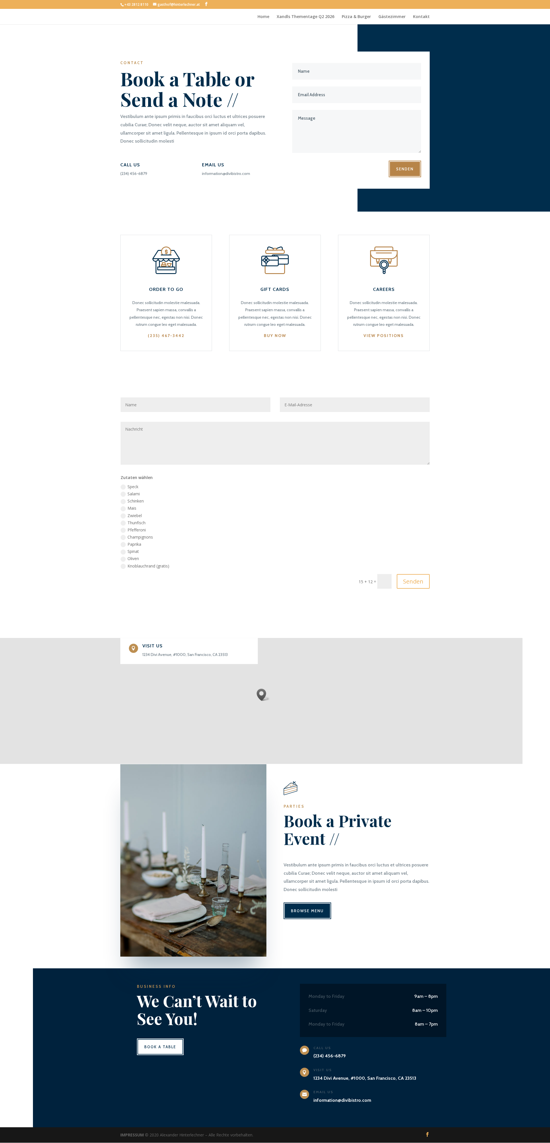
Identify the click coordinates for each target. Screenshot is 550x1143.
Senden (405, 169)
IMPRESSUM (132, 1135)
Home (263, 17)
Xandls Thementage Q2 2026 (305, 17)
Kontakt (421, 17)
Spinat (133, 551)
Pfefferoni (136, 530)
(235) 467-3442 (166, 335)
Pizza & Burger (356, 17)
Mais (131, 508)
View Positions (384, 335)
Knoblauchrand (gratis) (148, 566)
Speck (132, 486)
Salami (133, 493)
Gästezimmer (392, 17)
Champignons (140, 537)
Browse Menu (307, 911)
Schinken (135, 501)
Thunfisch (136, 522)
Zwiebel (134, 515)
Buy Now (275, 335)
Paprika (134, 544)
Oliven (133, 558)
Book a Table (160, 1047)
